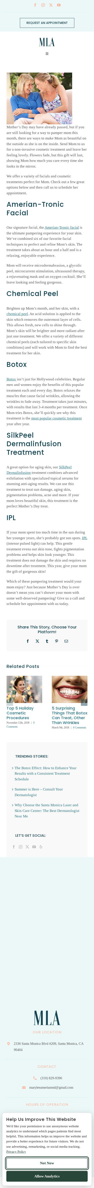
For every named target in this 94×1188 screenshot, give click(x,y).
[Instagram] (20, 847)
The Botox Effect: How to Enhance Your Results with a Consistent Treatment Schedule (46, 773)
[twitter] (51, 5)
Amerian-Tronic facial (62, 227)
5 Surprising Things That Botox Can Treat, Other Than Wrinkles (69, 715)
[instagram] (43, 5)
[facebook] (35, 5)
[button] (10, 702)
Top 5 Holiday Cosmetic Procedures (20, 713)
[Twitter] (27, 847)
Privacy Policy (16, 1151)
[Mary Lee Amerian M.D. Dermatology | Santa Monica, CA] (47, 36)
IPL (84, 538)
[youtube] (59, 5)
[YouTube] (34, 847)
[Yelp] (41, 847)
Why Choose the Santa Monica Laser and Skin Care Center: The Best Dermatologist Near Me (47, 810)
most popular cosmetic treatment (56, 418)
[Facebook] (14, 847)
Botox (11, 379)
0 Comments (79, 727)
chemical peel (17, 314)
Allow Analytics (47, 1176)
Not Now (47, 1163)
